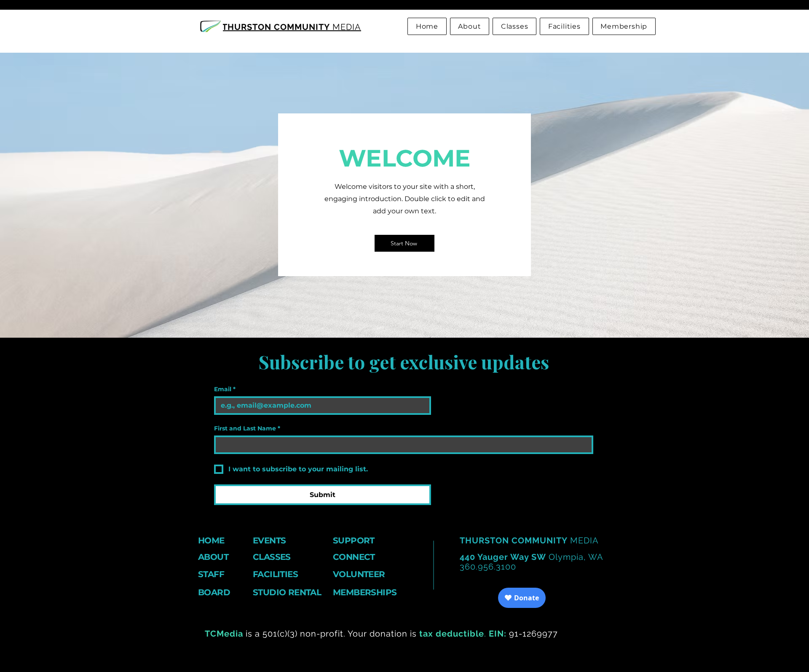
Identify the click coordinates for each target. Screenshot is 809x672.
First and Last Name (247, 428)
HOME (211, 540)
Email (225, 389)
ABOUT (213, 557)
